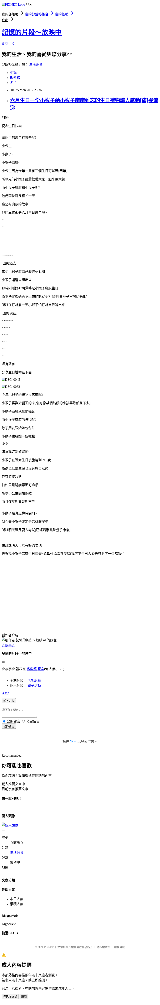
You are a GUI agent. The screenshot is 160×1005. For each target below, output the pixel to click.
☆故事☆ (8, 645)
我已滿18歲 (10, 996)
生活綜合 (35, 64)
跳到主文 (8, 44)
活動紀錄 (34, 680)
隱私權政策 (103, 947)
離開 (24, 996)
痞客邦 (32, 669)
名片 (13, 82)
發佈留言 (8, 726)
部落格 (15, 77)
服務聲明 (119, 947)
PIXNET (49, 947)
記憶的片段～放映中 (32, 32)
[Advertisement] (22, 601)
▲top (5, 693)
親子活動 (34, 685)
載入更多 (8, 701)
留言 (41, 669)
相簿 (13, 72)
